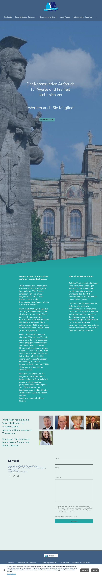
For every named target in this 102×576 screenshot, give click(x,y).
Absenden (74, 521)
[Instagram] (14, 476)
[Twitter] (18, 476)
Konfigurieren (11, 574)
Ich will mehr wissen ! (47, 120)
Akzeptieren (85, 570)
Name (57, 458)
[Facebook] (10, 476)
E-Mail (57, 468)
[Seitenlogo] (51, 7)
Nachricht (58, 478)
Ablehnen (95, 570)
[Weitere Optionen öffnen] (96, 17)
